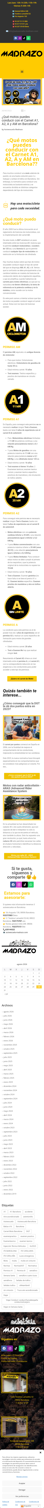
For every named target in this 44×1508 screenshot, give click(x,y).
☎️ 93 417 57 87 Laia (20, 24)
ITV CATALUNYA (27, 1251)
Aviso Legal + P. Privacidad (12, 1355)
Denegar (22, 1490)
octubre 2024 (9, 1094)
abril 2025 (8, 1069)
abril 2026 (8, 1028)
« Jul (6, 994)
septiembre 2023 (10, 1131)
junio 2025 (8, 1061)
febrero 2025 (9, 1078)
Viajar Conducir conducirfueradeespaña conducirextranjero (22, 1301)
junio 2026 (8, 1020)
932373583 (7, 915)
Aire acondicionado (11, 1216)
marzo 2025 (8, 1074)
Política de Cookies (9, 1358)
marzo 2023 (8, 1152)
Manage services (22, 1477)
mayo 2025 (8, 1065)
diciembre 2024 (10, 1086)
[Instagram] (20, 38)
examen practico (27, 1236)
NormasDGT (19, 1265)
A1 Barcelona (15, 1211)
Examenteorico (10, 1241)
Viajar (6, 1295)
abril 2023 (8, 1148)
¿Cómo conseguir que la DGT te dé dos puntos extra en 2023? (21, 706)
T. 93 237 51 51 (22, 1447)
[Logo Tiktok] (24, 38)
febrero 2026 (9, 1036)
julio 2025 (8, 1057)
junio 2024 (8, 1107)
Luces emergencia (26, 1256)
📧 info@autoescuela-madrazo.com (22, 31)
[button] (40, 1452)
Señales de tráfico (23, 1280)
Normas (7, 1265)
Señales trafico (9, 1285)
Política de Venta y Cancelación (14, 1361)
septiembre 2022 (10, 1177)
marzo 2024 (8, 1119)
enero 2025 (8, 1082)
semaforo (33, 1270)
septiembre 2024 (10, 1098)
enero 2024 (8, 1123)
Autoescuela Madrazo (13, 129)
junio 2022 (8, 1185)
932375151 (17, 927)
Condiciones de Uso (20, 1503)
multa (14, 1261)
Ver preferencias (22, 1496)
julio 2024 (8, 1102)
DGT (28, 1231)
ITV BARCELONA (10, 1251)
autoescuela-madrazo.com (17, 932)
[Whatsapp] (28, 38)
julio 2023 (8, 1136)
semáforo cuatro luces (28, 1275)
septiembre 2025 (10, 1053)
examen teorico (26, 1241)
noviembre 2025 (10, 1045)
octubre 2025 (9, 1049)
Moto (6, 1261)
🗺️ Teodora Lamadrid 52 (21, 14)
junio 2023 (8, 1140)
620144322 (10, 929)
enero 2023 (8, 1160)
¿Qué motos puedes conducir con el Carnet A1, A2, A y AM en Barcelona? (20, 120)
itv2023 (33, 1246)
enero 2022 (8, 1189)
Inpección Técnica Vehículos (15, 1246)
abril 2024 (8, 1115)
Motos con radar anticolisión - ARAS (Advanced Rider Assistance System (22, 788)
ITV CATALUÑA (9, 1256)
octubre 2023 (9, 1127)
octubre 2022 (9, 1173)
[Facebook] (16, 38)
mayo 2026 (8, 1024)
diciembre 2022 (10, 1165)
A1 (5, 1211)
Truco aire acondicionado (27, 1290)
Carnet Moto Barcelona (13, 1231)
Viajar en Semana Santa (13, 1307)
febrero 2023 (9, 1156)
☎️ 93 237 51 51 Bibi (20, 21)
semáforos (8, 1280)
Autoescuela (8, 1221)
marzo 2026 (8, 1032)
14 (28, 980)
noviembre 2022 (10, 1169)
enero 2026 (8, 1040)
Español (27, 1506)
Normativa (32, 1265)
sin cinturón (8, 1290)
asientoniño (28, 1216)
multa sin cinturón (28, 1261)
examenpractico (10, 1236)
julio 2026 (8, 1016)
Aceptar (22, 1483)
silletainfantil (24, 1285)
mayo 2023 (8, 1144)
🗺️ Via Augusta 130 (19, 16)
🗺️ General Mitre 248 (20, 11)
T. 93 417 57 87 (22, 1403)
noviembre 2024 (10, 1090)
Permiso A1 (8, 1270)
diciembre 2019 (10, 1194)
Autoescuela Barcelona (26, 1221)
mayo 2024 (8, 1111)
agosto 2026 (9, 1011)
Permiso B (21, 1270)
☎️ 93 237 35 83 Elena (20, 26)
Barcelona (20, 1226)
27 (22, 987)
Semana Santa (9, 1275)
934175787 (17, 921)
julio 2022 (8, 1181)
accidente (29, 1211)
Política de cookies (5, 1503)
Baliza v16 (8, 1226)
